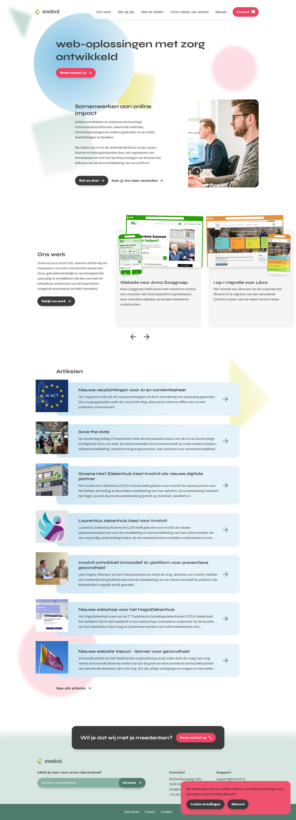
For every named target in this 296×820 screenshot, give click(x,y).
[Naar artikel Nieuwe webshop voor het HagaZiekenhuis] (225, 619)
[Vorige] (133, 337)
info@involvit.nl (180, 789)
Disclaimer (131, 812)
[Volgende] (147, 337)
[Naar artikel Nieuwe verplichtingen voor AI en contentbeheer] (225, 399)
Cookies (166, 812)
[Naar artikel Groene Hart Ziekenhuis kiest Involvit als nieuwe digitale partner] (225, 485)
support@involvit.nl (230, 779)
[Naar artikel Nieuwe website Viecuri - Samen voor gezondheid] (225, 660)
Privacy (150, 812)
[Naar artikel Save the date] (225, 441)
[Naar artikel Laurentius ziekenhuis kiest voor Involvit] (225, 530)
